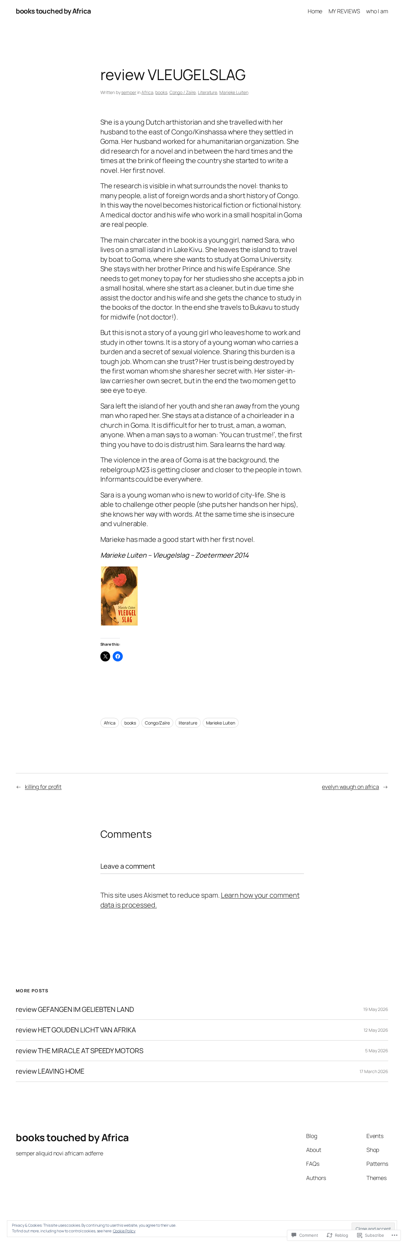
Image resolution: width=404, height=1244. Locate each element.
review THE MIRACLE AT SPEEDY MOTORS (79, 1050)
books (161, 92)
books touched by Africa (53, 11)
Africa (147, 92)
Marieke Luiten (233, 92)
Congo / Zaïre (182, 92)
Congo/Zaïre (157, 723)
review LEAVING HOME (50, 1071)
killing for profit (43, 786)
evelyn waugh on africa (350, 786)
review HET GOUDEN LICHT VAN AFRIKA (76, 1030)
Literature (207, 92)
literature (188, 723)
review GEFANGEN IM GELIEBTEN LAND (75, 1009)
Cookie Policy (124, 1231)
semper (128, 92)
